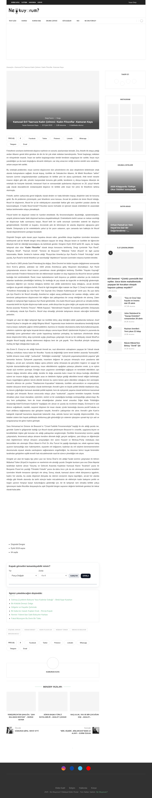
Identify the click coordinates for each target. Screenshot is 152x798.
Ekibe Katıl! (15, 2)
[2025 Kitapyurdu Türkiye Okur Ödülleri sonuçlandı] (125, 181)
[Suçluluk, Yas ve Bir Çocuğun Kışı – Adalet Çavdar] (84, 701)
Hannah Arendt (29, 629)
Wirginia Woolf (13, 633)
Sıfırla (86, 576)
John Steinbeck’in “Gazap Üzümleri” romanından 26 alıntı (133, 316)
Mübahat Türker (62, 629)
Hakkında (32, 2)
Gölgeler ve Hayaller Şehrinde (24, 607)
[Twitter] (128, 83)
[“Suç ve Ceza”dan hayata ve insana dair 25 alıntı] (115, 301)
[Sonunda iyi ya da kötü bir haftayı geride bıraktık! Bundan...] (125, 109)
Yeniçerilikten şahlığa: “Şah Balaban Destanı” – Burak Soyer (21, 717)
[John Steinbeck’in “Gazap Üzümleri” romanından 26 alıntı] (115, 316)
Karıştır (74, 576)
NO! (78, 21)
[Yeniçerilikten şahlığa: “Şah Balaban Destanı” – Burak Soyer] (21, 701)
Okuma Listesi (51, 21)
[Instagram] (117, 83)
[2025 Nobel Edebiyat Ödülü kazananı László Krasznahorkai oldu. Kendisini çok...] (137, 146)
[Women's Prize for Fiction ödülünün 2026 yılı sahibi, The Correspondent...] (113, 121)
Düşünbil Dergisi (14, 629)
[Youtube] (134, 83)
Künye (40, 2)
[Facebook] (140, 2)
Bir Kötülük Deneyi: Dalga (22, 604)
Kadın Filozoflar (45, 629)
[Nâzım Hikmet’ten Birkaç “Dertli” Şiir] (115, 346)
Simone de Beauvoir (79, 629)
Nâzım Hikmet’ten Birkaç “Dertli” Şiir (132, 344)
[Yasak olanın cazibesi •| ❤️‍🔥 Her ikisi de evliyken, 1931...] (113, 109)
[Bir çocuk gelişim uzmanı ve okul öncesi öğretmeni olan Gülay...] (125, 146)
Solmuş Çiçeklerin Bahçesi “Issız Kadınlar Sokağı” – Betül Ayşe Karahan (41, 600)
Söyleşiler (66, 21)
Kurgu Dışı (36, 21)
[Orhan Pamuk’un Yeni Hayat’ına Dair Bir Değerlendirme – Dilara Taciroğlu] (125, 223)
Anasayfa (10, 67)
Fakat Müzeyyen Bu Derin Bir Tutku (26, 618)
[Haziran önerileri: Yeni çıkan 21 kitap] (115, 332)
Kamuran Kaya (32, 125)
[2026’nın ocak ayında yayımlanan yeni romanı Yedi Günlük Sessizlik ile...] (125, 121)
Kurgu (24, 21)
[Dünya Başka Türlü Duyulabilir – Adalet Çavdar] (53, 701)
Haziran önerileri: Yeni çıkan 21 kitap (132, 330)
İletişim (24, 2)
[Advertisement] (76, 41)
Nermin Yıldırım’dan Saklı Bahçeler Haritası (29, 615)
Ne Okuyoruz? (90, 21)
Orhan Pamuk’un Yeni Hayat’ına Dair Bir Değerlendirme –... (122, 228)
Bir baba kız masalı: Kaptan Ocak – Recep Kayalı (31, 611)
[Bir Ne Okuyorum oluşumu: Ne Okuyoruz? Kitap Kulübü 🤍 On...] (113, 134)
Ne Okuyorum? (102, 792)
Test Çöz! (12, 21)
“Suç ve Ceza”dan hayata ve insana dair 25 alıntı (132, 300)
